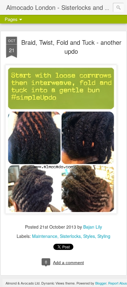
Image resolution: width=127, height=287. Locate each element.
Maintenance (44, 236)
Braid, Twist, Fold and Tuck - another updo (71, 47)
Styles (89, 236)
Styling (103, 236)
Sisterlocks (70, 236)
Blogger (100, 283)
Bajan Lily (92, 227)
